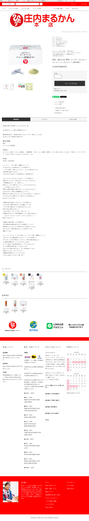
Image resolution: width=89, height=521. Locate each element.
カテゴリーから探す (13, 8)
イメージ (44, 119)
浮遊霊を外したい (59, 44)
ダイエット (58, 37)
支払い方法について (50, 485)
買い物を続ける (58, 113)
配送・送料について (50, 488)
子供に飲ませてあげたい (61, 46)
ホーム (3, 8)
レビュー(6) (73, 119)
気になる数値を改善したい (61, 43)
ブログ (67, 8)
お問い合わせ (75, 8)
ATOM (50, 507)
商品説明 (16, 119)
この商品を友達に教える (60, 108)
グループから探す (25, 8)
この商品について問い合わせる (61, 110)
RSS (46, 507)
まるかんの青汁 (59, 38)
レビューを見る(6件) (59, 102)
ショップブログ (49, 504)
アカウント (73, 4)
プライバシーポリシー (51, 498)
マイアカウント (71, 482)
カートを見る (70, 485)
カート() (83, 4)
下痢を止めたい (59, 39)
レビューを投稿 (58, 104)
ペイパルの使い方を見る (52, 379)
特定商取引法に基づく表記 (60, 90)
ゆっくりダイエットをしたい (62, 42)
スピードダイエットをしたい (59, 52)
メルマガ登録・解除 (57, 8)
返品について (57, 88)
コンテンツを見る (37, 8)
